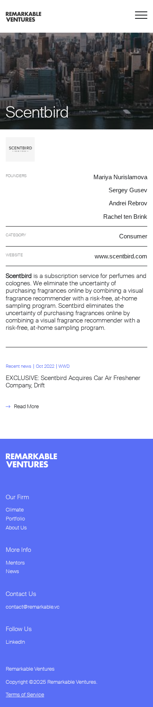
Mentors (15, 563)
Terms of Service (25, 694)
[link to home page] (23, 16)
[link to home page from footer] (31, 460)
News (12, 571)
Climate (15, 510)
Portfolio (15, 519)
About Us (16, 528)
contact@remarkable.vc (33, 607)
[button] (141, 16)
